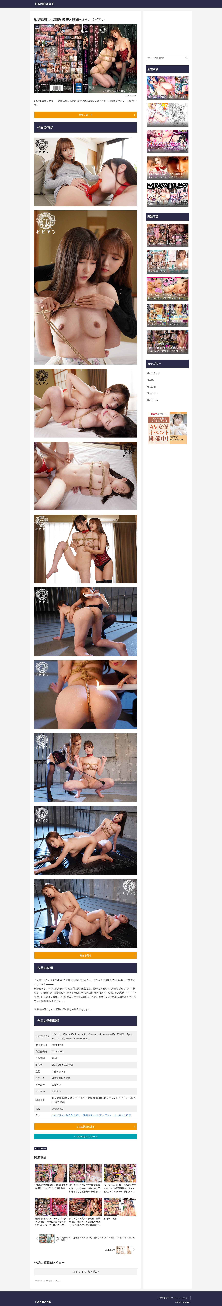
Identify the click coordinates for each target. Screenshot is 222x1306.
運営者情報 (164, 1298)
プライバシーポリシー (180, 1298)
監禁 (128, 1115)
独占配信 (71, 1115)
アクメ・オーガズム (115, 1115)
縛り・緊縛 (82, 1115)
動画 (44, 1149)
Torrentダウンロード (87, 1136)
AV (38, 1149)
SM (90, 1115)
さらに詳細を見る (85, 1126)
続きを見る (85, 955)
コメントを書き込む (85, 1271)
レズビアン (98, 1115)
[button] (186, 57)
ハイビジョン (59, 1115)
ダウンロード (85, 115)
